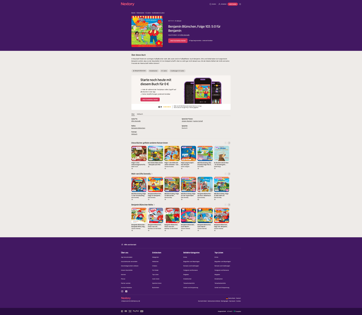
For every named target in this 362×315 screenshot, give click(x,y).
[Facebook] (126, 291)
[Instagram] (122, 291)
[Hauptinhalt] (240, 4)
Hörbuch (134, 134)
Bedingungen (224, 301)
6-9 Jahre (148, 13)
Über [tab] (133, 114)
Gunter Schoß (198, 121)
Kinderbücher (140, 13)
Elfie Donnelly (184, 35)
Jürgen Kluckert (187, 121)
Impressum (232, 301)
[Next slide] (229, 142)
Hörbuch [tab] (140, 114)
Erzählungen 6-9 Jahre (158, 13)
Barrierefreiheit (202, 301)
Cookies (238, 301)
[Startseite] (164, 4)
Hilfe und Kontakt (130, 245)
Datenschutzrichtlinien (214, 301)
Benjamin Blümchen (138, 128)
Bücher (133, 13)
